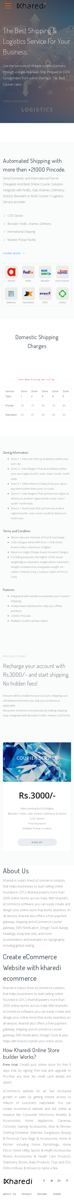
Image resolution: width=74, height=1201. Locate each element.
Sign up (37, 842)
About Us (9, 1194)
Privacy (27, 1194)
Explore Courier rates (15, 101)
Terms (57, 1194)
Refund (42, 1194)
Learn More (12, 253)
